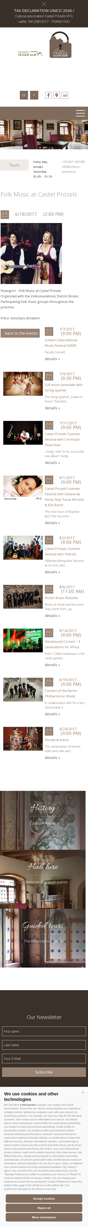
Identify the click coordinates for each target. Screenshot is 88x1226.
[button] (83, 1092)
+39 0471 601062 (73, 162)
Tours (14, 165)
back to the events (20, 333)
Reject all (44, 1208)
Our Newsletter (44, 1017)
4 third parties (28, 1105)
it (34, 95)
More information (44, 1217)
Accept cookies (44, 1198)
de (24, 95)
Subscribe (44, 1072)
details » (52, 358)
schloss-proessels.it (44, 72)
